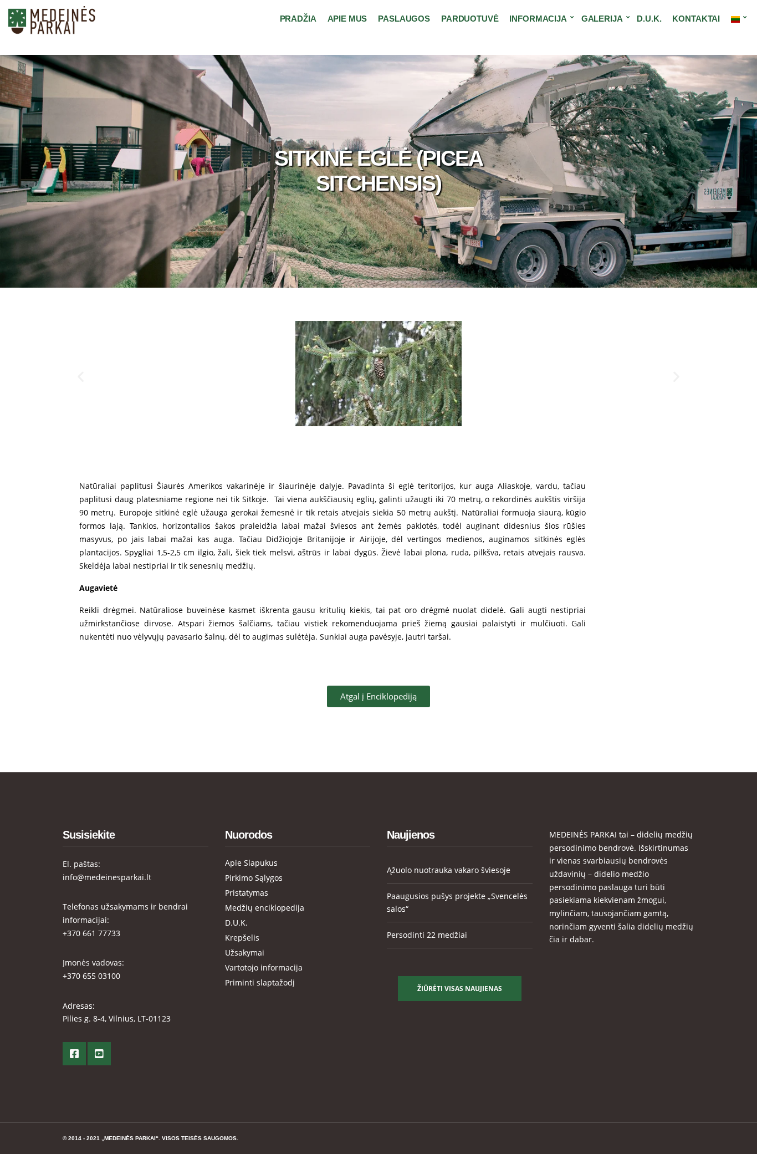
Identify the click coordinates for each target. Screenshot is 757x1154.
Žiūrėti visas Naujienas (459, 988)
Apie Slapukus (251, 862)
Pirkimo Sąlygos (254, 877)
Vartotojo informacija (264, 967)
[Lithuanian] (737, 19)
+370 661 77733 (91, 933)
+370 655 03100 (91, 976)
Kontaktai (696, 18)
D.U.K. (649, 18)
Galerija (602, 18)
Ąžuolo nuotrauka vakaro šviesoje (448, 870)
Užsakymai (244, 952)
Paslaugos (404, 18)
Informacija (537, 18)
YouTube (99, 1053)
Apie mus (347, 18)
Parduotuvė (470, 18)
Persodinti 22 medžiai (427, 935)
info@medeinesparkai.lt (107, 877)
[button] (81, 376)
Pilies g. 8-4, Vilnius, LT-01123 (117, 1018)
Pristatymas (246, 892)
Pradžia (298, 18)
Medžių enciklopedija (264, 907)
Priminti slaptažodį (260, 982)
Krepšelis (242, 937)
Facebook (74, 1053)
